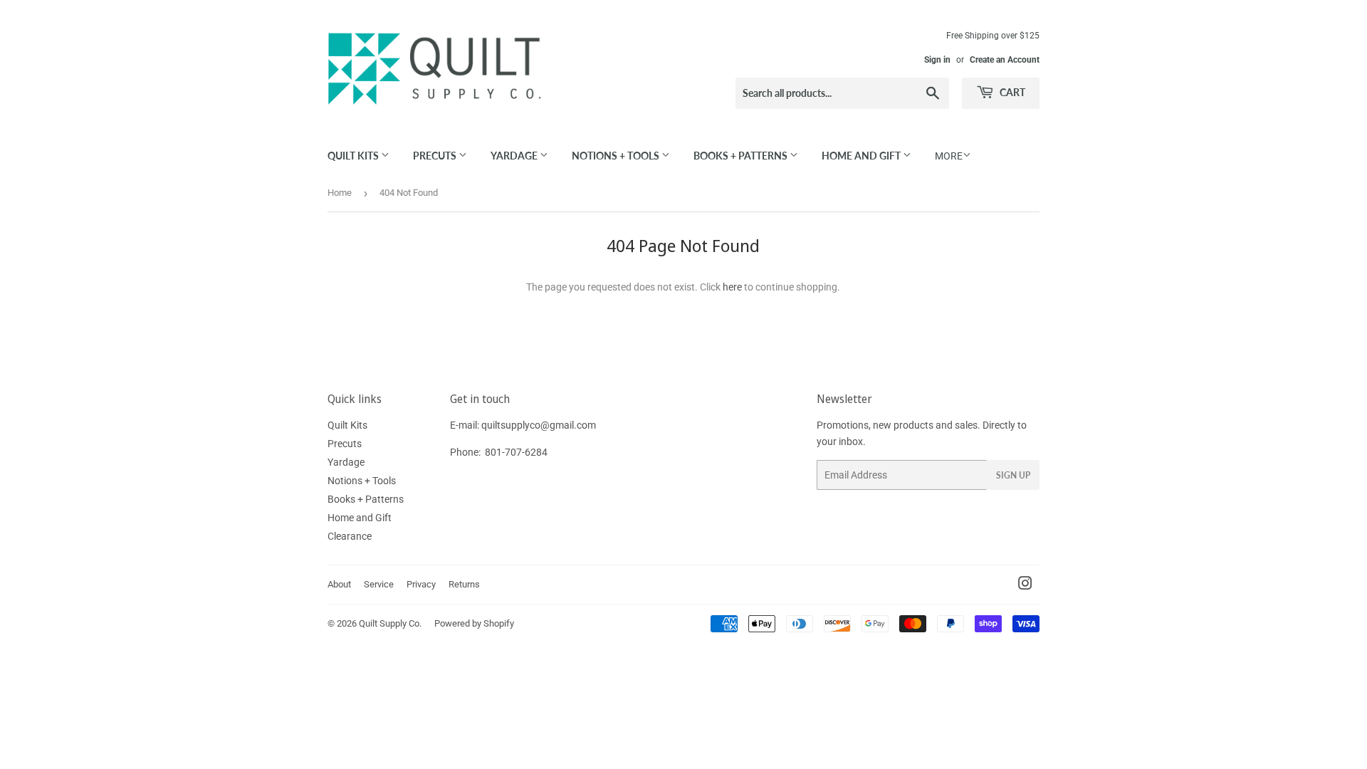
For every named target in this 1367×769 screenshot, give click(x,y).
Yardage (515, 156)
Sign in (937, 60)
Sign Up (1013, 475)
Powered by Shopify (474, 623)
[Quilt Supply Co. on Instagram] (1025, 585)
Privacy (421, 584)
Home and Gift (862, 156)
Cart (1011, 92)
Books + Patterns (741, 156)
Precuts (436, 156)
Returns (464, 584)
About (339, 584)
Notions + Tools (616, 156)
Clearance (350, 536)
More (949, 156)
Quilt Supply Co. (390, 623)
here (732, 287)
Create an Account (1004, 60)
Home (340, 192)
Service (379, 584)
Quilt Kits (354, 156)
